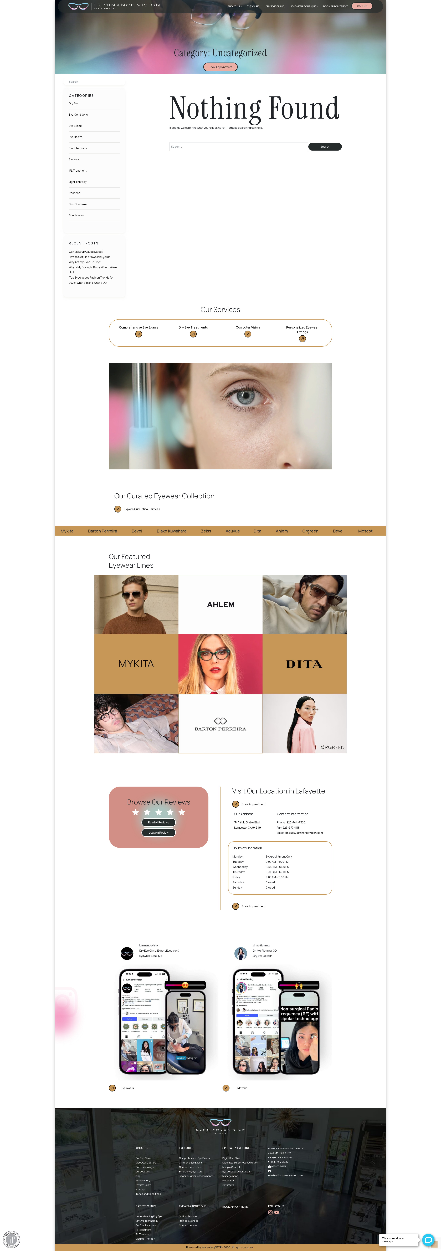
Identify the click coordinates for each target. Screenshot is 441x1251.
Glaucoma (228, 1180)
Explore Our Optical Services (142, 509)
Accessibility (143, 1180)
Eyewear (74, 159)
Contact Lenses (188, 1225)
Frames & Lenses (188, 1220)
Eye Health (75, 137)
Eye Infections (78, 148)
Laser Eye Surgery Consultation (240, 1162)
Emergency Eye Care (191, 1171)
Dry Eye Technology (147, 1220)
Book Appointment (335, 6)
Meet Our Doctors (146, 1162)
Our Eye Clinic (143, 1158)
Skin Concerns (78, 204)
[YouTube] (276, 1212)
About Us (234, 6)
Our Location (143, 1171)
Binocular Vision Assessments (196, 1176)
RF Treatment (143, 1229)
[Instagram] (270, 1212)
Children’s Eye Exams (191, 1162)
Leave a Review (158, 832)
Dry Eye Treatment (146, 1225)
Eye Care (253, 6)
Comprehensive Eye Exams (138, 327)
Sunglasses (76, 215)
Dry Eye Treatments (193, 327)
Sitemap (140, 1189)
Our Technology (145, 1167)
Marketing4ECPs (212, 1247)
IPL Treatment (77, 170)
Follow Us (128, 1088)
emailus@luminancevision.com (304, 833)
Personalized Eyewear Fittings (302, 329)
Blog (138, 1176)
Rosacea (74, 193)
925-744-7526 (295, 822)
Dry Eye (73, 103)
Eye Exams (75, 126)
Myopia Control (231, 1167)
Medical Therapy (145, 1238)
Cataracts (228, 1185)
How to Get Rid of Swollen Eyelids (89, 257)
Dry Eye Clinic (274, 6)
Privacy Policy (143, 1185)
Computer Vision (248, 327)
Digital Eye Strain (231, 1158)
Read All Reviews (158, 822)
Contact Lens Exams (190, 1167)
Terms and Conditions (148, 1194)
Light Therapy (77, 182)
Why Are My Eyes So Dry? (85, 262)
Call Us (362, 6)
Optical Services (188, 1216)
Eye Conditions (78, 114)
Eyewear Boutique (303, 6)
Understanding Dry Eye (149, 1216)
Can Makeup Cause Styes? (86, 252)
